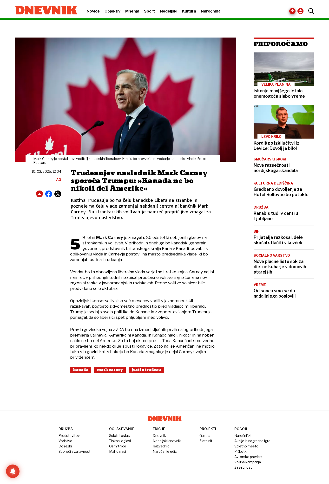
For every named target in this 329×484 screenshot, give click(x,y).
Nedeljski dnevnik (167, 441)
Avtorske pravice (248, 457)
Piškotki (240, 451)
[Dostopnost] (292, 11)
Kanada (80, 369)
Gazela (204, 435)
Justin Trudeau (146, 369)
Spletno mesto (246, 446)
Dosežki (65, 446)
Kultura (189, 11)
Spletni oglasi (120, 435)
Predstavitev (69, 435)
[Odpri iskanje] (310, 11)
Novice (93, 11)
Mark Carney (110, 369)
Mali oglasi (117, 451)
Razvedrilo (161, 446)
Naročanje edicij (165, 451)
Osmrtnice (117, 446)
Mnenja (132, 11)
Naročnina (211, 11)
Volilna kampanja (247, 462)
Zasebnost (243, 467)
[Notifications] (13, 471)
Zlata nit (205, 441)
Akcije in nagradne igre (252, 441)
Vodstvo (65, 441)
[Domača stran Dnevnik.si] (43, 10)
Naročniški (242, 435)
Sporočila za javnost (75, 451)
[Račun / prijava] (301, 11)
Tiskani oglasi (120, 441)
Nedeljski (168, 11)
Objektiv (112, 11)
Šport (149, 11)
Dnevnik (159, 435)
